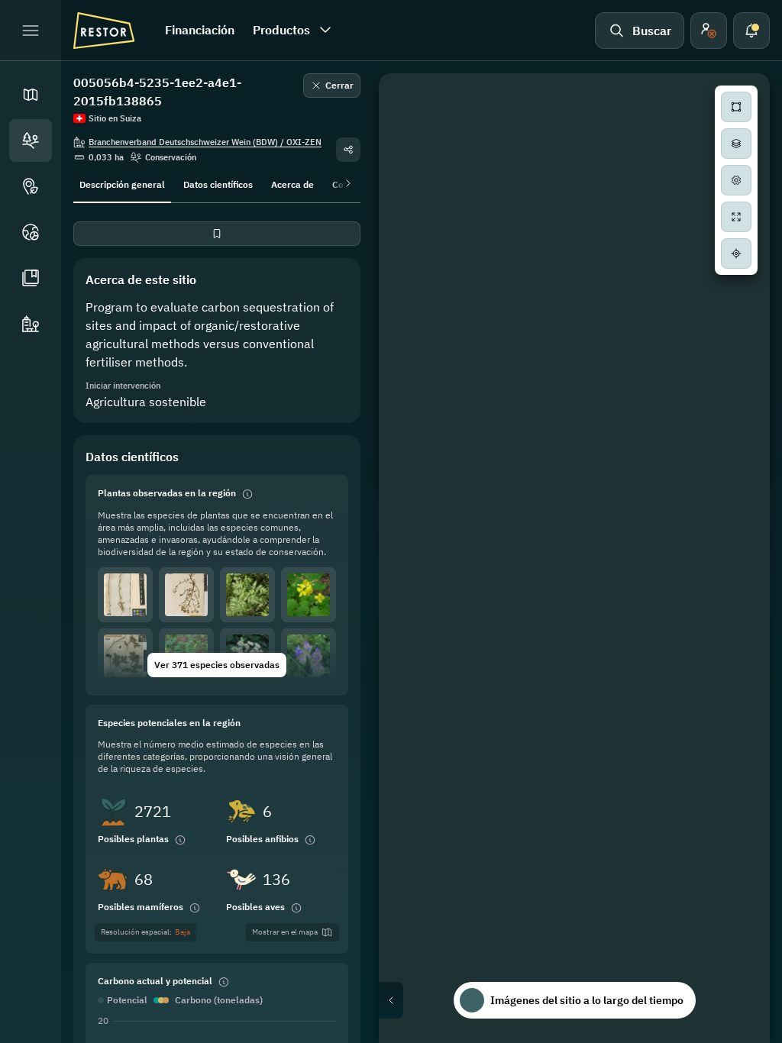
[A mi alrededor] (736, 253)
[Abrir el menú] (30, 30)
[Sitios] (30, 140)
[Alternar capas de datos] (736, 143)
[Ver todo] (736, 217)
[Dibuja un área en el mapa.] (736, 107)
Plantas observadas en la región (167, 493)
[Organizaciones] (30, 323)
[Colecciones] (30, 278)
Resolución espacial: (145, 932)
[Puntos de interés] (30, 186)
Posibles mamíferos (140, 906)
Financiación (199, 29)
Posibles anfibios (262, 838)
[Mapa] (30, 94)
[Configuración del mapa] (736, 180)
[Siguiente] (345, 183)
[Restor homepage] (103, 30)
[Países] (30, 232)
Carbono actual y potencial (155, 980)
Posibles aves (255, 906)
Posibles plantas (133, 838)
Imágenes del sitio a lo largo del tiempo (586, 1000)
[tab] (122, 183)
